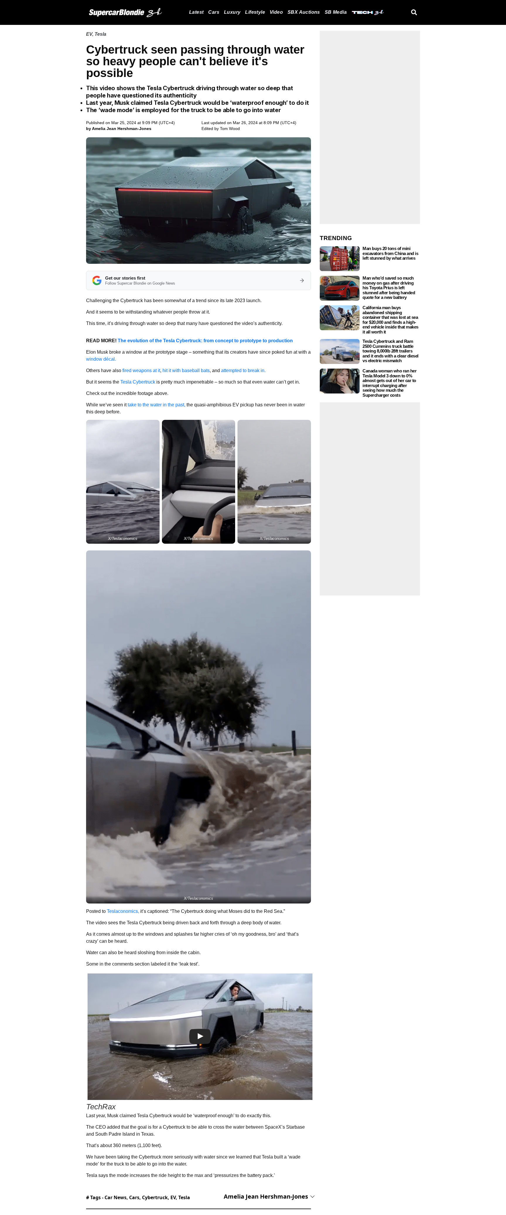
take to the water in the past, (157, 404)
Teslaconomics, (123, 911)
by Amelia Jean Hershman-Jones (118, 128)
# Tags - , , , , (138, 1197)
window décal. (101, 359)
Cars (213, 12)
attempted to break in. (243, 370)
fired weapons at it (141, 370)
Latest (196, 12)
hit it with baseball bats (186, 370)
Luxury (232, 12)
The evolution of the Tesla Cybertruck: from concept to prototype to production (205, 340)
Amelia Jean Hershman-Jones (266, 1196)
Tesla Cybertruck (137, 381)
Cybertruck (155, 1197)
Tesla (100, 34)
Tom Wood (230, 128)
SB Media (336, 12)
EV (89, 34)
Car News (115, 1197)
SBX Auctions (304, 12)
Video (276, 12)
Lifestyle (255, 12)
